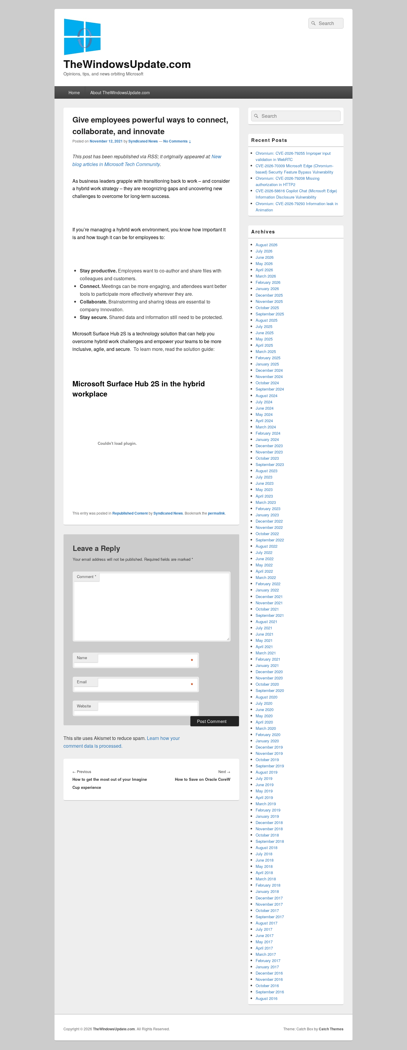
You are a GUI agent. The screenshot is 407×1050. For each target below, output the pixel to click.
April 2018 (264, 872)
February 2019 (268, 810)
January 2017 (267, 967)
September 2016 (270, 992)
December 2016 (269, 973)
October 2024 (267, 382)
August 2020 (266, 697)
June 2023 (265, 483)
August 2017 (266, 923)
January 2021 (267, 665)
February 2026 (268, 282)
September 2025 (270, 314)
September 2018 (270, 841)
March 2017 (266, 954)
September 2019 (270, 766)
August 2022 (266, 546)
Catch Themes (331, 1029)
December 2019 (269, 747)
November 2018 (269, 828)
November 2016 (269, 979)
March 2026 (266, 276)
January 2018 (267, 891)
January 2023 (267, 515)
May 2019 (264, 791)
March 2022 (266, 577)
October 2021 (267, 609)
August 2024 (266, 395)
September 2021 (270, 615)
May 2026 (264, 263)
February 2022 (268, 583)
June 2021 (265, 634)
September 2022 (270, 540)
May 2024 (264, 414)
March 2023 (266, 502)
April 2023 (264, 496)
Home (74, 92)
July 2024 (264, 402)
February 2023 (268, 508)
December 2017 (269, 898)
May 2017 (264, 941)
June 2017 (265, 935)
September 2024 (270, 389)
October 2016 (267, 985)
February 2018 (268, 885)
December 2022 (269, 521)
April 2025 (264, 345)
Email (82, 681)
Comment (86, 576)
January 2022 (267, 590)
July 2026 (264, 251)
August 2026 (266, 244)
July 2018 (264, 854)
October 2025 (267, 307)
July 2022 (264, 552)
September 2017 (270, 916)
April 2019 (264, 797)
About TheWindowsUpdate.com (120, 92)
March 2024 (266, 427)
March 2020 (266, 728)
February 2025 (268, 357)
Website (84, 706)
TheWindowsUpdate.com (127, 63)
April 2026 (264, 269)
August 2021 (266, 621)
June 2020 (265, 709)
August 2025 (266, 320)
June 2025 (265, 332)
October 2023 (267, 458)
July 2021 (264, 628)
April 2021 (264, 646)
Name (82, 657)
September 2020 (270, 690)
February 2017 (268, 960)
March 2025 (266, 351)
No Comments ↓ (177, 141)
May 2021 (264, 640)
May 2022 (264, 565)
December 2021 (269, 596)
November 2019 (269, 753)
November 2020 (269, 678)
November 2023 (269, 452)
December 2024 (269, 370)
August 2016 (266, 998)
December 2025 (269, 295)
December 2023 (269, 445)
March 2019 (266, 803)
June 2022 (265, 558)
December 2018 (269, 822)
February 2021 (268, 659)
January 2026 (267, 288)
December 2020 (269, 671)
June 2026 (265, 257)
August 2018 (266, 847)
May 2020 (264, 715)
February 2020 (268, 734)
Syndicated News (143, 141)
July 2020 (264, 703)
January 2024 (267, 439)
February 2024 (268, 433)
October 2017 (267, 910)
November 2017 (269, 904)
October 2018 (267, 835)
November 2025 (269, 301)
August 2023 (266, 470)
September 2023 (270, 464)
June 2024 (265, 408)
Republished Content (130, 513)
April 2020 (264, 722)
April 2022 (264, 571)
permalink (216, 513)
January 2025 (267, 364)
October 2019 (267, 759)
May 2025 (264, 339)
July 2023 (264, 477)
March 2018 (266, 879)
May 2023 (264, 489)
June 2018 (265, 860)
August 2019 (266, 772)
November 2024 (269, 376)
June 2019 (265, 784)
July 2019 (264, 778)
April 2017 (264, 948)
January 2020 (267, 741)
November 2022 (269, 527)
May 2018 (264, 866)
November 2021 (269, 602)
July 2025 (264, 326)
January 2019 (267, 816)
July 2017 (264, 929)
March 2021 (266, 653)
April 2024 (264, 420)
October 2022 (267, 533)
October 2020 (267, 684)
